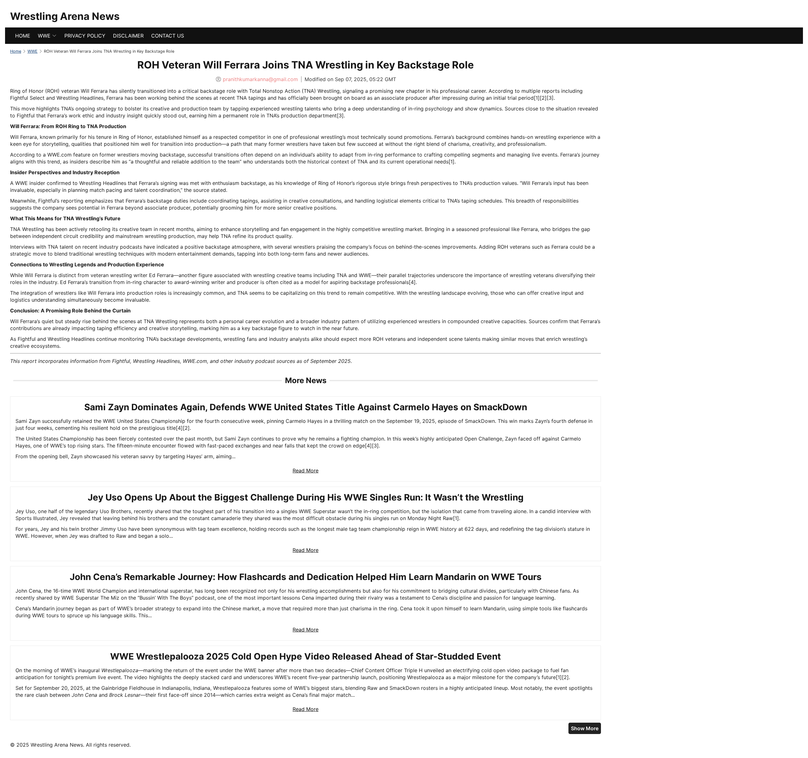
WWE (44, 36)
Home (15, 51)
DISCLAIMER (128, 36)
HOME (22, 36)
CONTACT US (167, 36)
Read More (305, 470)
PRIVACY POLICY (84, 36)
